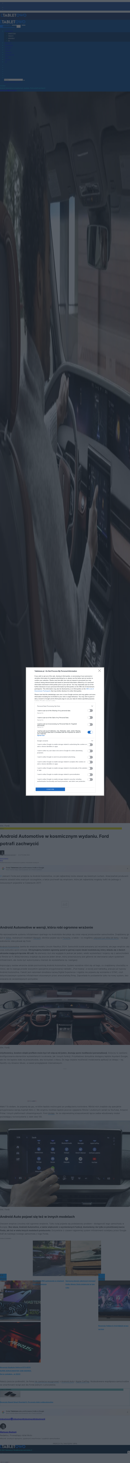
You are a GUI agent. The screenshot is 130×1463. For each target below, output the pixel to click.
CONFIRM (50, 789)
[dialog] (65, 731)
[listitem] (65, 706)
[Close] (100, 671)
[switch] (90, 710)
